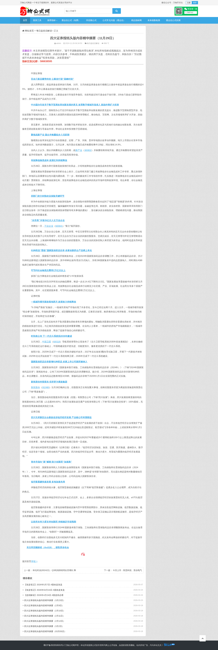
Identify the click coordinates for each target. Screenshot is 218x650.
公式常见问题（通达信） (113, 20)
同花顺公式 (91, 20)
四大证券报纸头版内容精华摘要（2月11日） (44, 616)
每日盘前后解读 (44, 30)
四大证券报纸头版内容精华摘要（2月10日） (44, 610)
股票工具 (37, 20)
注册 (189, 3)
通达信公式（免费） (71, 20)
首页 (25, 20)
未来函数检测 (154, 20)
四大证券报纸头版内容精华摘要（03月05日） (45, 631)
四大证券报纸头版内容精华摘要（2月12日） (44, 621)
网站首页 (29, 30)
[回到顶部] (202, 638)
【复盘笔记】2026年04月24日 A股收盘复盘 (44, 590)
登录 (195, 3)
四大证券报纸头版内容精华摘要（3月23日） (44, 600)
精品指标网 (136, 20)
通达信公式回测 (173, 20)
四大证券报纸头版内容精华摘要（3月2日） (44, 626)
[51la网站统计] (169, 645)
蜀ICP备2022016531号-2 (54, 645)
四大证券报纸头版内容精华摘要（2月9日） (44, 605)
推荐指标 (51, 20)
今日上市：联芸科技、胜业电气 (127, 570)
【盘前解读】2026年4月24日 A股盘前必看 (43, 595)
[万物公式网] (35, 11)
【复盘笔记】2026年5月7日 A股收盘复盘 (43, 584)
